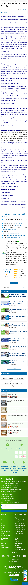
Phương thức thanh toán (20, 529)
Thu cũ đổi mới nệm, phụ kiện (7, 496)
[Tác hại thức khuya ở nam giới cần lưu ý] (5, 310)
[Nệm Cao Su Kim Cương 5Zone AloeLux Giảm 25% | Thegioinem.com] (4, 418)
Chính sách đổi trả (19, 527)
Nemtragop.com (18, 543)
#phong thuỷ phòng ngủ (7, 378)
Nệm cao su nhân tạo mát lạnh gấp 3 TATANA (15, 423)
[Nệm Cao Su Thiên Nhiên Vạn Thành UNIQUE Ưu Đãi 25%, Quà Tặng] (4, 410)
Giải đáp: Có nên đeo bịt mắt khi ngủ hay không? (17, 317)
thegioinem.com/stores (15, 489)
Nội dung (4, 12)
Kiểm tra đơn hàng (19, 533)
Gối (1, 523)
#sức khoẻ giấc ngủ (14, 376)
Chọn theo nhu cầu (5, 518)
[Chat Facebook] (25, 575)
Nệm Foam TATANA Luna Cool (14, 430)
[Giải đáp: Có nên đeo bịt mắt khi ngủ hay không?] (5, 317)
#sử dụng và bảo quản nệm (7, 381)
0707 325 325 (19, 223)
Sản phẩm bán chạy (5, 535)
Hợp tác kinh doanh (19, 521)
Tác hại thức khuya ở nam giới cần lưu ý (17, 310)
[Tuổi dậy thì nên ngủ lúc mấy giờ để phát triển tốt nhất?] (5, 332)
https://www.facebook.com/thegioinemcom (12, 233)
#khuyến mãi (4, 376)
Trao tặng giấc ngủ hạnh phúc (7, 498)
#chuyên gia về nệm (19, 378)
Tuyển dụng (3, 543)
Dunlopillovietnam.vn (19, 541)
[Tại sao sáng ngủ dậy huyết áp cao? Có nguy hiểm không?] (5, 303)
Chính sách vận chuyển (20, 525)
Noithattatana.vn (18, 547)
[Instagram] (17, 556)
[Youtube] (14, 556)
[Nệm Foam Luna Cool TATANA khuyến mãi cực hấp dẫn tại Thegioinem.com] (4, 433)
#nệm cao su (19, 383)
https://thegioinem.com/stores (9, 229)
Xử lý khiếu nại (18, 518)
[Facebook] (7, 556)
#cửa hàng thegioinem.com (7, 383)
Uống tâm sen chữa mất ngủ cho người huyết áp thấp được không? (17, 295)
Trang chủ (4, 1)
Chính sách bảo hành (19, 523)
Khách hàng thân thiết (19, 520)
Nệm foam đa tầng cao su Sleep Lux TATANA (15, 401)
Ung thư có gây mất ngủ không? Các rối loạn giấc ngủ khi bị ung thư (17, 354)
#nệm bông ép (12, 386)
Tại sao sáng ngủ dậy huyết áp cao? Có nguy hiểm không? (17, 302)
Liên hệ (2, 545)
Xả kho (2, 529)
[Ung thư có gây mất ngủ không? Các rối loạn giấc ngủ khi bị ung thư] (5, 354)
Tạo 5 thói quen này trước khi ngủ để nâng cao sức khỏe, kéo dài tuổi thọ (18, 347)
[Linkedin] (20, 556)
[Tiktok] (10, 556)
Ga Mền (2, 521)
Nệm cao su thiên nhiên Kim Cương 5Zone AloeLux (17, 416)
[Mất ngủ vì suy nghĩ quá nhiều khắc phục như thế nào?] (5, 340)
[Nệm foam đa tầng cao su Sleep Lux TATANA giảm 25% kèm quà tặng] (4, 403)
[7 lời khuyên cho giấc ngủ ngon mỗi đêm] (5, 362)
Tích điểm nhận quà (5, 500)
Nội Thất (3, 527)
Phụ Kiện (3, 525)
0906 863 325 (18, 225)
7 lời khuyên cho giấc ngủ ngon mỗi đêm (17, 361)
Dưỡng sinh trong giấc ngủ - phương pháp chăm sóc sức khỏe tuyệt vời (17, 325)
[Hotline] (25, 579)
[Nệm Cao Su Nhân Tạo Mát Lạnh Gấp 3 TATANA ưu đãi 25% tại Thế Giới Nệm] (4, 425)
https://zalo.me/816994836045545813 (15, 235)
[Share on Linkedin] (25, 288)
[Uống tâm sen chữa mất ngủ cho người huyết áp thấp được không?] (5, 295)
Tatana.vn (17, 545)
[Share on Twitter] (23, 288)
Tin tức (8, 1)
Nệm (2, 520)
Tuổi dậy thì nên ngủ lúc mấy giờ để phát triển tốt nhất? (18, 332)
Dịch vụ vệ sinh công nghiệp (5, 532)
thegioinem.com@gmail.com (13, 237)
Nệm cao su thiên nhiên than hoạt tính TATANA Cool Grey (16, 393)
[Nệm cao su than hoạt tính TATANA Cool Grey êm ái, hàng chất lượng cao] (4, 395)
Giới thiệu (3, 541)
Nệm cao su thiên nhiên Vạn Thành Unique (17, 408)
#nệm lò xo (4, 386)
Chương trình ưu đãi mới (6, 494)
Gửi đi (14, 511)
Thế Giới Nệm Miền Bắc (20, 549)
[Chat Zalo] (25, 571)
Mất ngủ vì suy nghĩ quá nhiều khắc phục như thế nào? (18, 339)
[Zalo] (3, 556)
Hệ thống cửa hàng (5, 547)
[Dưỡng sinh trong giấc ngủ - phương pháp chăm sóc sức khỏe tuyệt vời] (5, 325)
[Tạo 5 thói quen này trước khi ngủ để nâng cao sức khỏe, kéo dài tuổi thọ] (5, 347)
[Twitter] (24, 556)
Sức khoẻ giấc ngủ (15, 1)
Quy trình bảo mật (19, 531)
